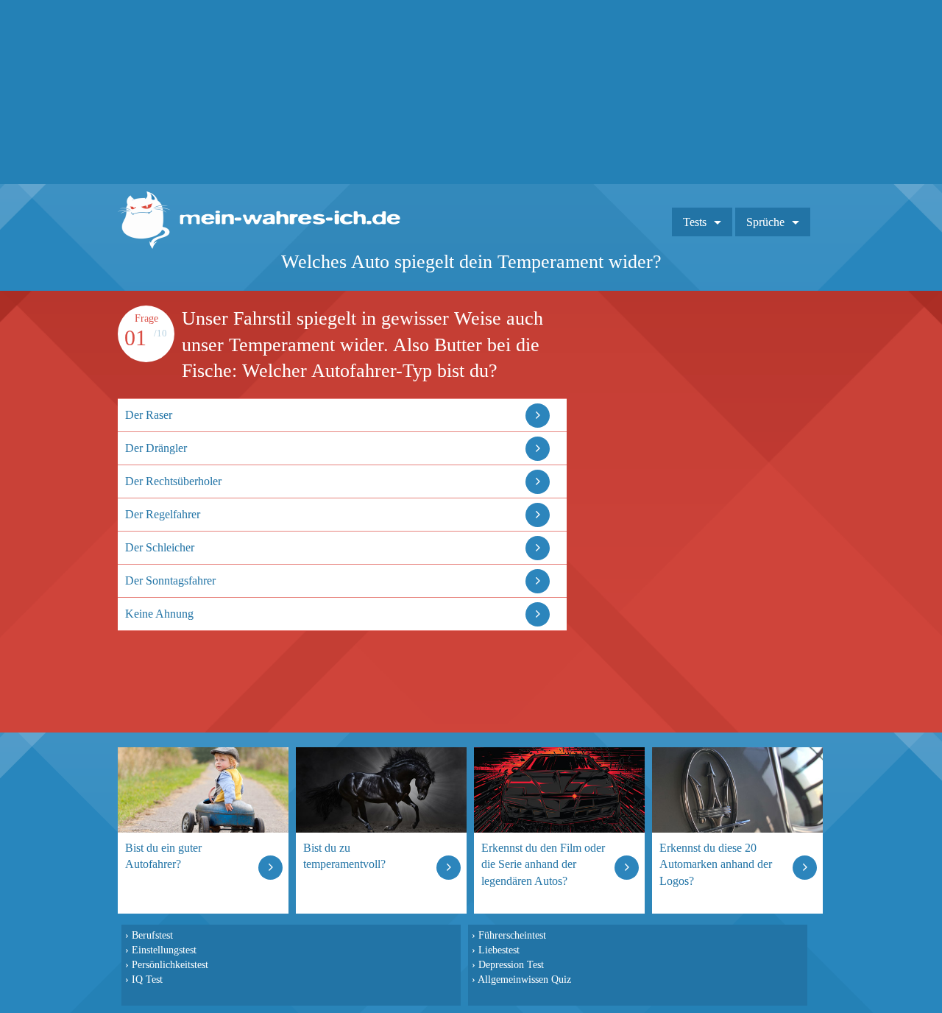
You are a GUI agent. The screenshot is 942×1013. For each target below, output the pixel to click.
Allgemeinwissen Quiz (524, 979)
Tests (694, 222)
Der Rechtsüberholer (173, 481)
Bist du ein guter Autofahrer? (163, 855)
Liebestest (499, 950)
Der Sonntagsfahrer (170, 580)
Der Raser (148, 415)
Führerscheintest (512, 935)
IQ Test (147, 979)
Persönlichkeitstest (170, 964)
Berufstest (152, 935)
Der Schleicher (159, 547)
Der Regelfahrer (162, 514)
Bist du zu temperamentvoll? (344, 855)
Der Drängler (156, 448)
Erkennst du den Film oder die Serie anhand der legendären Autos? (543, 863)
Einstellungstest (164, 950)
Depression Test (511, 964)
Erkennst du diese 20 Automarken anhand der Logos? (715, 863)
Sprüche (765, 222)
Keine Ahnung (159, 613)
